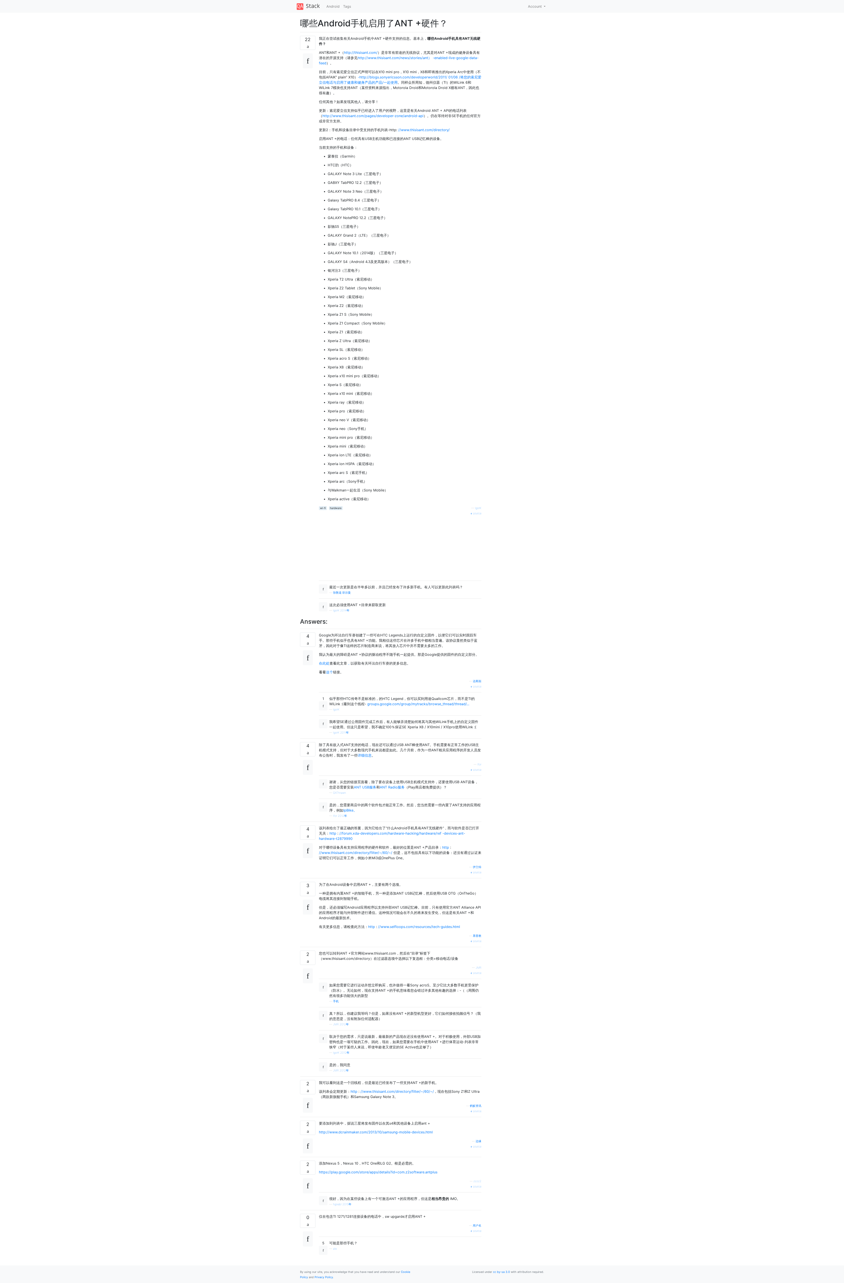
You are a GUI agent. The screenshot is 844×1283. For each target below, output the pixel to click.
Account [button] (535, 6)
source (476, 513)
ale (335, 1248)
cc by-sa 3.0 (501, 1272)
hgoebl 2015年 (342, 1204)
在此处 (324, 663)
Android (333, 6)
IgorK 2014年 (341, 610)
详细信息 (365, 755)
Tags (347, 6)
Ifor (479, 764)
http (332, 833)
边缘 (478, 1141)
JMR (478, 967)
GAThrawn (339, 792)
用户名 (477, 1225)
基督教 (477, 935)
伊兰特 (477, 867)
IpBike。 (350, 810)
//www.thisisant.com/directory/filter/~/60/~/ (355, 852)
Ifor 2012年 (340, 815)
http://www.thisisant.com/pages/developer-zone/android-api (373, 116)
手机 (336, 1001)
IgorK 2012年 (341, 1052)
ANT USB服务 (365, 787)
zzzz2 (477, 1181)
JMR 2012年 (341, 1024)
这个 (329, 672)
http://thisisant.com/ (361, 52)
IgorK (478, 508)
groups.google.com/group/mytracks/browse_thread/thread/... (418, 704)
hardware (336, 508)
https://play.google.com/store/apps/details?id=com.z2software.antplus (378, 1172)
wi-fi (323, 508)
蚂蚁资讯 (475, 1105)
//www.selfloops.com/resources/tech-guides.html (419, 926)
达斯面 (477, 681)
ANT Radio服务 (392, 787)
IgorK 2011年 (341, 732)
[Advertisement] (400, 546)
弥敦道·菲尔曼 (342, 592)
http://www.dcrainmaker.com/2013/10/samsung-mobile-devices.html (376, 1132)
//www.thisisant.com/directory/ (424, 130)
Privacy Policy (324, 1277)
